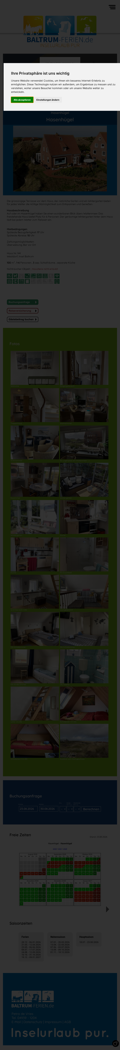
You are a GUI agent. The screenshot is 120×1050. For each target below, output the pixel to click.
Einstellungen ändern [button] (47, 99)
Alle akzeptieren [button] (22, 99)
